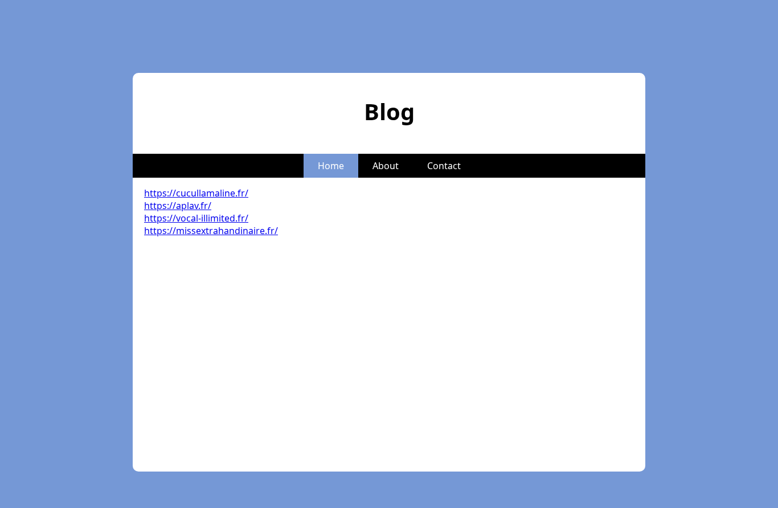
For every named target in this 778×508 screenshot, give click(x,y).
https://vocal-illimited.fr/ (196, 218)
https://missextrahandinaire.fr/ (211, 230)
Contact (444, 165)
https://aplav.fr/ (177, 205)
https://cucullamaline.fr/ (196, 193)
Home (331, 165)
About (385, 165)
